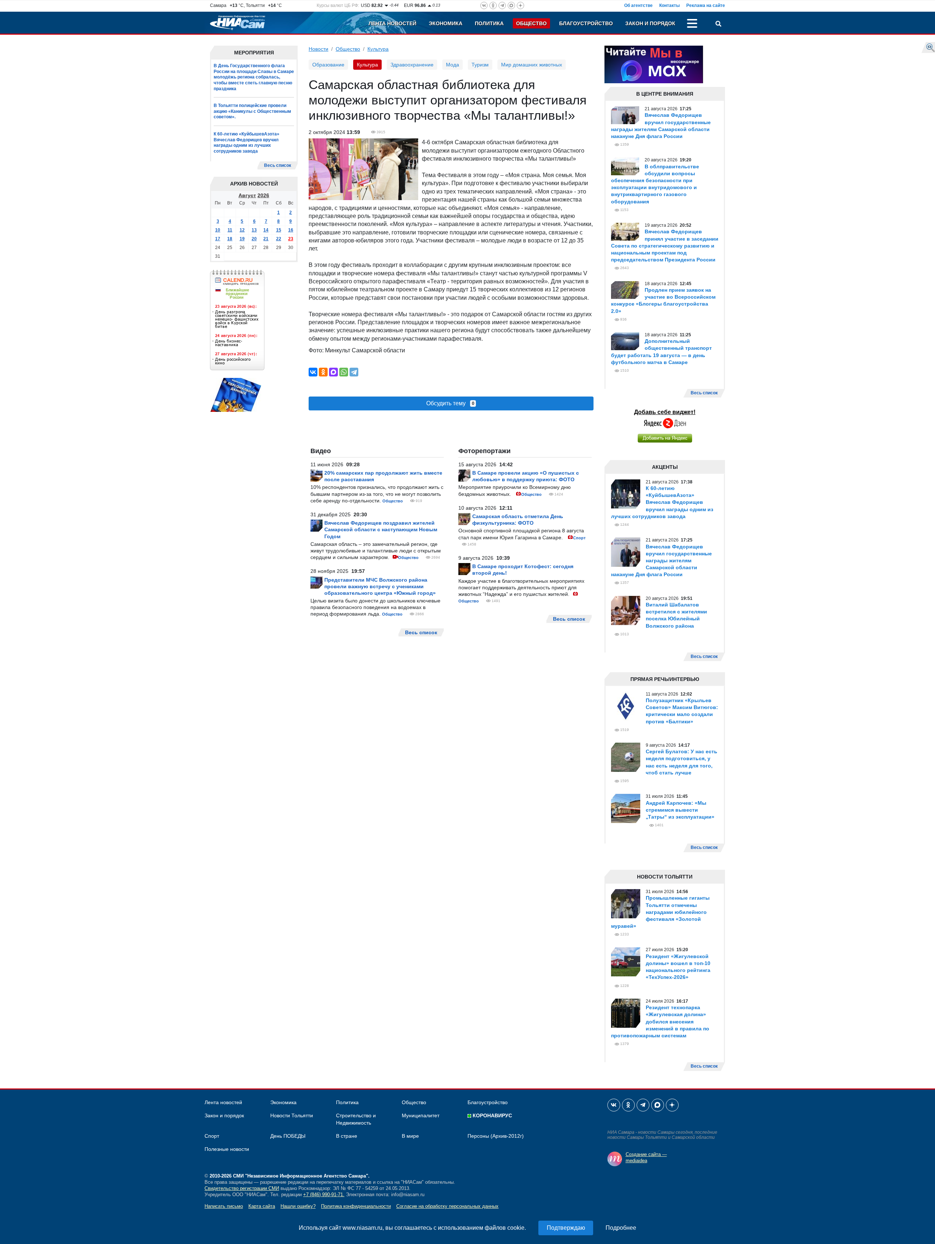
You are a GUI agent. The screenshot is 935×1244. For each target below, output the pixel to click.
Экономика (445, 23)
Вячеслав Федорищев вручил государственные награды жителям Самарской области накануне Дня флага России (661, 561)
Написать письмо (224, 1206)
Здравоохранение (412, 65)
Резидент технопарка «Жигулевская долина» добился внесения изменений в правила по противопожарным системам (660, 1021)
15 (278, 230)
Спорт (579, 538)
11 (230, 230)
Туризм (480, 65)
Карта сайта (261, 1206)
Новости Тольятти (291, 1115)
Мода (452, 65)
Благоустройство (586, 23)
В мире (410, 1136)
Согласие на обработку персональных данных (447, 1206)
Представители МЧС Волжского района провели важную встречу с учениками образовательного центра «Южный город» (380, 586)
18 (229, 238)
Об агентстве (638, 5)
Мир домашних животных (531, 65)
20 (254, 238)
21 (265, 238)
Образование (328, 65)
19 (242, 238)
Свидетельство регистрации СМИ (242, 1188)
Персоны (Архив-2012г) (496, 1136)
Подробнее (621, 1228)
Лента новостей (392, 23)
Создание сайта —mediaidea (646, 1157)
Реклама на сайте (705, 5)
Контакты (669, 5)
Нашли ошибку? (298, 1206)
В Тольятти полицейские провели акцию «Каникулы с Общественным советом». (252, 111)
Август (247, 195)
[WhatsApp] (343, 372)
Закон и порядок (650, 23)
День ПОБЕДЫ (287, 1136)
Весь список (277, 165)
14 (265, 230)
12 (242, 230)
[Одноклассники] (323, 372)
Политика (489, 23)
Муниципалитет (420, 1115)
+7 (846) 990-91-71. (323, 1194)
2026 (263, 195)
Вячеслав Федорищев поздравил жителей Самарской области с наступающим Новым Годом (380, 529)
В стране (346, 1136)
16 (290, 230)
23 (290, 238)
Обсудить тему (450, 403)
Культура (378, 49)
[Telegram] (354, 372)
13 (254, 230)
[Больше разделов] (692, 24)
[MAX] (333, 372)
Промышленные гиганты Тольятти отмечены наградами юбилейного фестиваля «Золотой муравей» (660, 912)
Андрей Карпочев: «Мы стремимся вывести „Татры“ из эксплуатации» (680, 810)
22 (278, 238)
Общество (531, 23)
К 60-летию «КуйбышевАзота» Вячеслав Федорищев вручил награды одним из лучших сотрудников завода (246, 142)
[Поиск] (718, 24)
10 (217, 230)
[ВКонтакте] (313, 372)
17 (217, 238)
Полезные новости (227, 1149)
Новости (318, 49)
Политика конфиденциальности (356, 1206)
